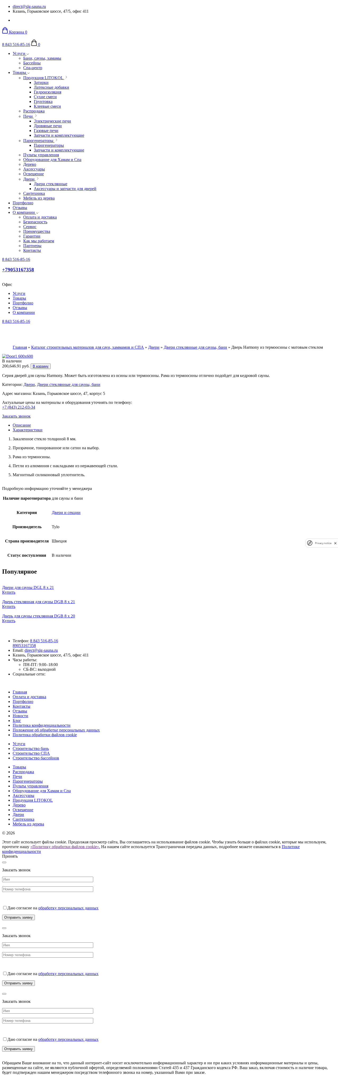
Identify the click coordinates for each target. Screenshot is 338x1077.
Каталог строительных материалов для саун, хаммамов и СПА (87, 347)
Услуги (19, 53)
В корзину (41, 366)
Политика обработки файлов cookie (45, 735)
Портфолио (23, 203)
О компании (24, 212)
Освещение (23, 809)
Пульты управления (30, 786)
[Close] (4, 862)
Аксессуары (23, 795)
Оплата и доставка (29, 697)
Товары (20, 72)
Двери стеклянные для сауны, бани (195, 347)
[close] (335, 543)
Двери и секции (66, 512)
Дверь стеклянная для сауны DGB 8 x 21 (38, 601)
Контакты (21, 706)
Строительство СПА (31, 753)
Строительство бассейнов (36, 758)
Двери (153, 347)
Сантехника (23, 819)
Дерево (19, 805)
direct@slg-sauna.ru (29, 6)
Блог (17, 720)
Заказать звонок (16, 416)
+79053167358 (18, 269)
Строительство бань (31, 748)
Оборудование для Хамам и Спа (42, 790)
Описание (22, 425)
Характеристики (28, 430)
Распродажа (23, 771)
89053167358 (24, 645)
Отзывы (20, 207)
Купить (8, 592)
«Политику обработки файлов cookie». (65, 846)
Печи (17, 776)
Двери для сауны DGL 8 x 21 (28, 587)
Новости (20, 716)
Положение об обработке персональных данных (56, 730)
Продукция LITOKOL (33, 800)
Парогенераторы (28, 781)
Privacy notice (323, 543)
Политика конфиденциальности (42, 725)
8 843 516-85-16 (16, 44)
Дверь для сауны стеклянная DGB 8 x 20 (38, 616)
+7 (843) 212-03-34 (18, 407)
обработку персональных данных (68, 908)
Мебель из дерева (28, 824)
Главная (20, 347)
